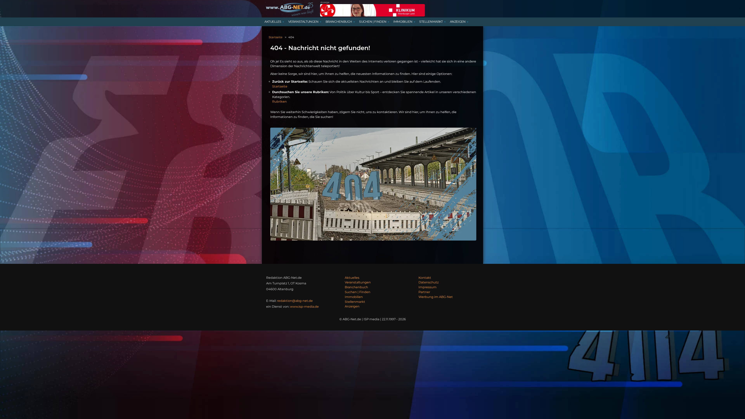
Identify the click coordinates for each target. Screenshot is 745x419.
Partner (424, 292)
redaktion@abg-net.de (295, 301)
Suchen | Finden (357, 292)
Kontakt (424, 278)
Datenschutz (428, 282)
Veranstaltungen (358, 282)
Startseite (275, 37)
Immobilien (354, 297)
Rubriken (279, 101)
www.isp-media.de (304, 306)
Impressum (427, 287)
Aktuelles (352, 278)
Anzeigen (352, 306)
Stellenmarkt (355, 302)
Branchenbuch (356, 287)
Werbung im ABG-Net (435, 297)
